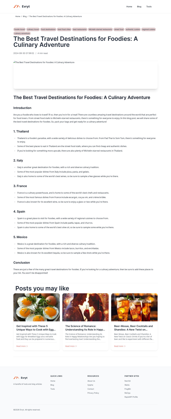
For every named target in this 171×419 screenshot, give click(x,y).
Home (129, 6)
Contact (91, 389)
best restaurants (79, 29)
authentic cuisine (133, 29)
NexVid (128, 381)
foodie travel (19, 29)
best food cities (64, 29)
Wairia (127, 385)
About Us (91, 381)
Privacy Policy (93, 393)
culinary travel (33, 29)
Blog (139, 6)
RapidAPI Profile (131, 397)
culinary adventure (22, 33)
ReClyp (127, 393)
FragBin (128, 389)
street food (118, 29)
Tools (149, 6)
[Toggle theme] (157, 7)
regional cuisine (148, 29)
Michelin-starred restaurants (100, 29)
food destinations (48, 29)
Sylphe (90, 385)
